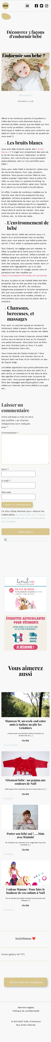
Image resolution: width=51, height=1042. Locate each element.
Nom (5, 469)
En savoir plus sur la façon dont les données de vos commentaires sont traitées (23, 518)
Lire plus (25, 740)
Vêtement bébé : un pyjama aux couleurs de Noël (25, 781)
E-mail (5, 481)
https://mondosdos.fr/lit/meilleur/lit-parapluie (23, 275)
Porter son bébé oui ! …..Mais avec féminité (25, 835)
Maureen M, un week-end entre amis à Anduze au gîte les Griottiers (25, 724)
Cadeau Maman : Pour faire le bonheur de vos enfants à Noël (25, 891)
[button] (27, 5)
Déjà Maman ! (25, 95)
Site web (6, 492)
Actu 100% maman (10, 745)
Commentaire (9, 433)
